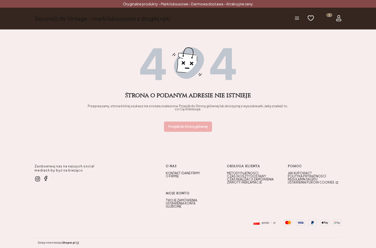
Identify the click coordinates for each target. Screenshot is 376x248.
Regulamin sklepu (302, 179)
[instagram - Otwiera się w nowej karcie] (38, 179)
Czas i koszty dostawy (246, 176)
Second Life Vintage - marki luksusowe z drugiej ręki (102, 18)
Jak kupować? (300, 173)
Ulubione (173, 206)
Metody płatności (242, 173)
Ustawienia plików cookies (311, 182)
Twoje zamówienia (181, 200)
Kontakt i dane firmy (183, 173)
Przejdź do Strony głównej (188, 126)
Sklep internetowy (56, 242)
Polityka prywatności (307, 176)
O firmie (172, 176)
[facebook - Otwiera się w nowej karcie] (45, 178)
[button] (297, 18)
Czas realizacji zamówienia (250, 179)
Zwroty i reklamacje (244, 182)
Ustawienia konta (180, 203)
